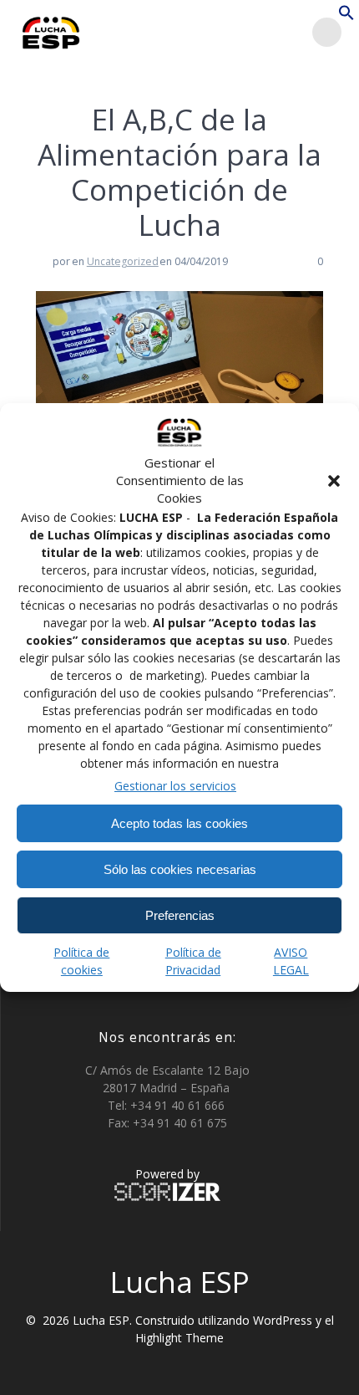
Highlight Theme (179, 1338)
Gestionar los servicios (175, 786)
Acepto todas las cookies (179, 823)
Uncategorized (123, 261)
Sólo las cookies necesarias (180, 869)
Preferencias (180, 915)
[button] (334, 481)
